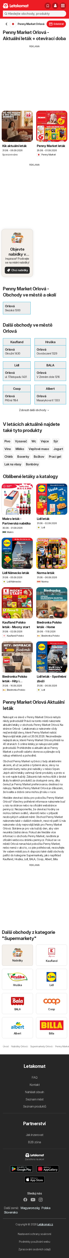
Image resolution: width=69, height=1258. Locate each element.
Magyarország (30, 1208)
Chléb (8, 456)
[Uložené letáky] (47, 5)
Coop (40, 859)
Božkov (39, 456)
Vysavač (21, 441)
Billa (55, 859)
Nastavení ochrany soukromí (34, 1234)
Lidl (26, 859)
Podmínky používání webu (34, 1241)
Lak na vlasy (12, 464)
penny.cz (8, 809)
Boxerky (23, 456)
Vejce (45, 441)
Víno (7, 449)
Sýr (55, 441)
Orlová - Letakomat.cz (25, 728)
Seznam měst (34, 1099)
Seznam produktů (34, 1106)
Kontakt (34, 1085)
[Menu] (63, 5)
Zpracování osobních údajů (34, 1249)
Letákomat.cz (45, 1224)
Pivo (7, 441)
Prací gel (55, 456)
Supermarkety (34, 855)
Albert (48, 859)
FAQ (34, 1077)
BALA (32, 859)
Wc (33, 441)
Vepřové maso (39, 449)
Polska (45, 1208)
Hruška (19, 859)
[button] (55, 5)
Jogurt (58, 449)
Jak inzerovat (34, 1135)
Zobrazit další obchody (32, 410)
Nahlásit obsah (34, 1092)
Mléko (20, 449)
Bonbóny (32, 464)
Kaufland (8, 859)
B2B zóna (34, 1142)
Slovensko (11, 1212)
